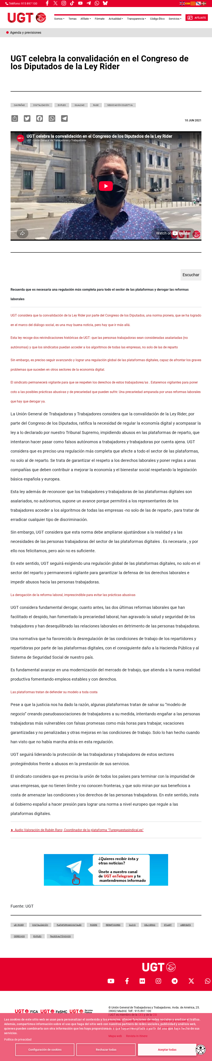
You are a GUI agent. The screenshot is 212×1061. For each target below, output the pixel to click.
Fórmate (100, 18)
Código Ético (157, 18)
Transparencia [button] (135, 18)
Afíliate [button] (85, 18)
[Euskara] (204, 3)
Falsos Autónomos (60, 936)
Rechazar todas (106, 1049)
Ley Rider (19, 925)
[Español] (187, 3)
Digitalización (41, 105)
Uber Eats (185, 925)
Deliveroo (149, 925)
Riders (93, 925)
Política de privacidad (17, 1039)
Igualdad (79, 105)
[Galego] (198, 3)
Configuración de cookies (44, 1049)
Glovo (132, 925)
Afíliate (200, 17)
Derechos (19, 936)
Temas (73, 18)
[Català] (193, 3)
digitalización (40, 925)
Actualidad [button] (115, 18)
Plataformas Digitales (69, 925)
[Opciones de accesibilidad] (200, 1049)
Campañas (19, 105)
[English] (182, 3)
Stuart (168, 925)
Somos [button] (58, 18)
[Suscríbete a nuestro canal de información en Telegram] (106, 869)
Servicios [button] (174, 18)
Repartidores (113, 925)
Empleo (62, 105)
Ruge (96, 105)
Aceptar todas (167, 1049)
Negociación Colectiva (119, 105)
